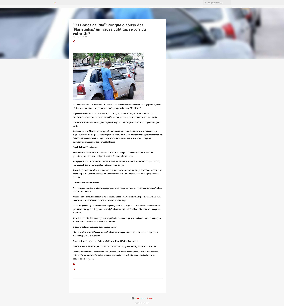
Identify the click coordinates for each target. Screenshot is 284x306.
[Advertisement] (177, 95)
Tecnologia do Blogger (143, 298)
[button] (74, 41)
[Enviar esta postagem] (74, 264)
